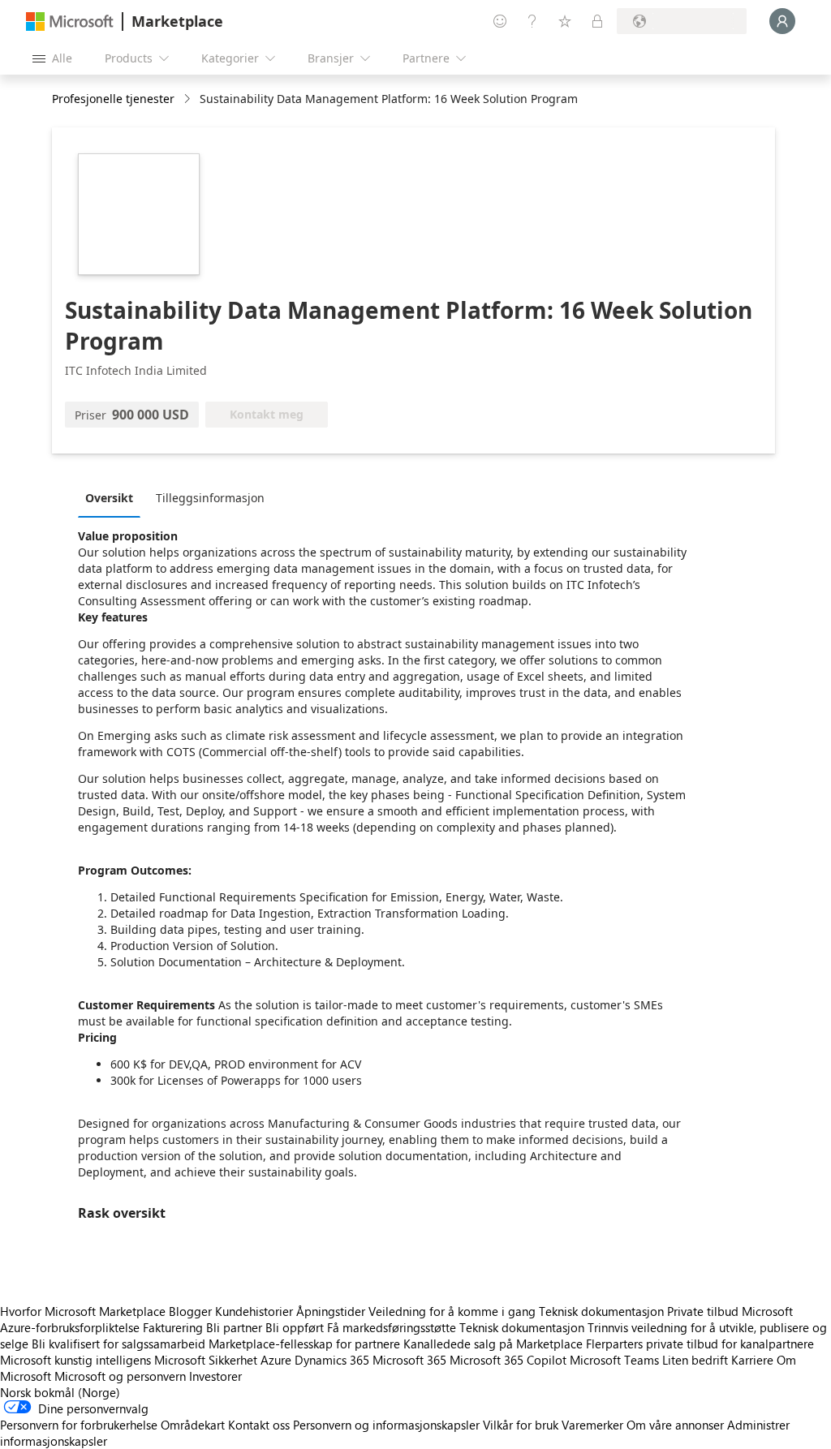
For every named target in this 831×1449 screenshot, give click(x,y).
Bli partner (234, 1327)
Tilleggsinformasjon (210, 497)
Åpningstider (330, 1311)
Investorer (215, 1376)
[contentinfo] (189, 99)
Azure (275, 1360)
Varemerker (592, 1425)
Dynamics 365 (332, 1360)
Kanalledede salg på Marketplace (493, 1343)
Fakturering (173, 1327)
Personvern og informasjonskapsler (386, 1425)
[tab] (113, 497)
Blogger (190, 1311)
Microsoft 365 (409, 1360)
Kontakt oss (259, 1425)
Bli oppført (294, 1327)
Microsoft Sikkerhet (205, 1360)
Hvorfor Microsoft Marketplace (83, 1311)
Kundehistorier (254, 1311)
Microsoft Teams (614, 1360)
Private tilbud (702, 1311)
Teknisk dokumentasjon (601, 1311)
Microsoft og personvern (120, 1376)
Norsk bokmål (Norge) (60, 1392)
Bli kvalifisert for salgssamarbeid (118, 1343)
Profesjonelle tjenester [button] (113, 98)
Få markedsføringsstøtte (391, 1327)
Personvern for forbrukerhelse (78, 1425)
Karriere (752, 1360)
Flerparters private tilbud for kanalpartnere (700, 1343)
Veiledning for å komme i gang (452, 1311)
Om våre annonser (675, 1425)
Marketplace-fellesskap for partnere (304, 1343)
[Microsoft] (70, 21)
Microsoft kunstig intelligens (75, 1360)
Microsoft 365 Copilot (508, 1360)
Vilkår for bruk (520, 1425)
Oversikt (109, 497)
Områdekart (193, 1425)
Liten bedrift (695, 1360)
